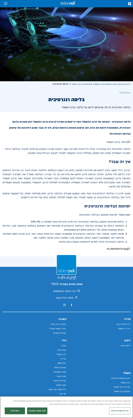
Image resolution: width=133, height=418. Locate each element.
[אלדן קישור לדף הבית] (68, 3)
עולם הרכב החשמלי (101, 84)
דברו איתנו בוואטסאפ (64, 291)
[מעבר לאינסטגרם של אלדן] (64, 305)
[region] (66, 407)
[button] (129, 3)
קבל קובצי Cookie (37, 411)
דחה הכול (15, 411)
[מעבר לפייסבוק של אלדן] (71, 305)
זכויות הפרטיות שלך (120, 411)
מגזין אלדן (116, 84)
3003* (55, 284)
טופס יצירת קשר (65, 298)
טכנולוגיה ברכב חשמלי (80, 84)
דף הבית (126, 84)
